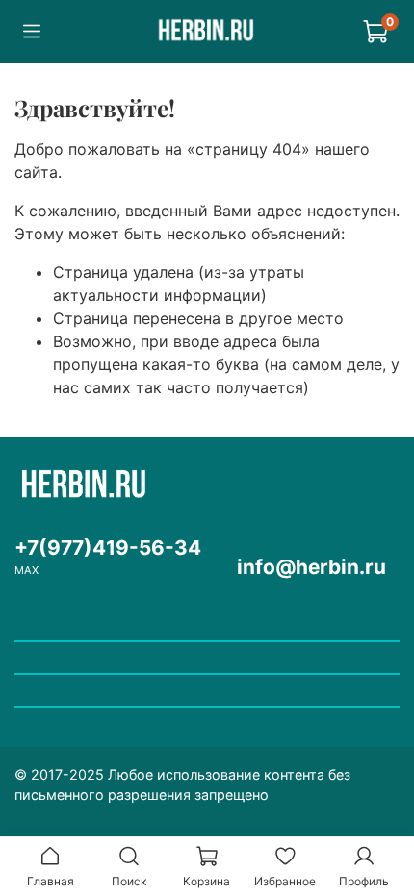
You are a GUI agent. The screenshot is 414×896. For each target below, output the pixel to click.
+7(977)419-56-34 (107, 547)
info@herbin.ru (311, 567)
